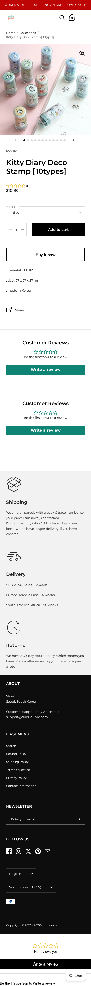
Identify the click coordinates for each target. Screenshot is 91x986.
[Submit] (77, 819)
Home (10, 33)
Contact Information (21, 786)
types (13, 207)
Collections (28, 33)
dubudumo (49, 925)
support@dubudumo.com (27, 717)
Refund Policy (16, 754)
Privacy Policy (16, 778)
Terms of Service (18, 770)
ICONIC (11, 151)
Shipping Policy (17, 762)
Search (11, 746)
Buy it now (46, 255)
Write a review (46, 369)
